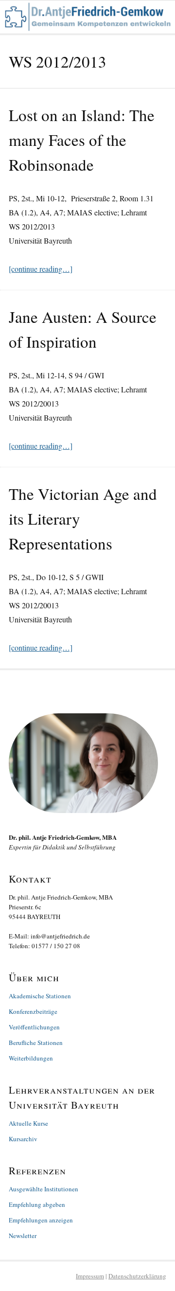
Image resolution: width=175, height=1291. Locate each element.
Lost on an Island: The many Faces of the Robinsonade (82, 139)
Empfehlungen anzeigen (41, 1220)
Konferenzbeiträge (33, 1011)
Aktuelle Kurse (28, 1123)
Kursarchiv (23, 1138)
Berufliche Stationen (36, 1042)
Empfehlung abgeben (37, 1204)
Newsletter (22, 1235)
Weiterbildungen (31, 1058)
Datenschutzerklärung (137, 1276)
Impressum (90, 1276)
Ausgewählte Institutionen (43, 1189)
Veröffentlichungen (34, 1027)
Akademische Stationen (40, 995)
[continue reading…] (40, 269)
